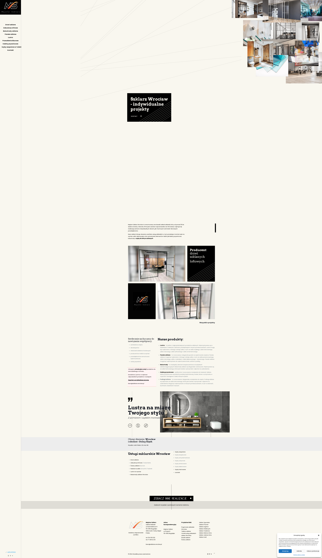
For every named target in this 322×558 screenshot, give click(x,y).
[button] (318, 535)
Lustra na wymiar (136, 471)
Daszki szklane (185, 537)
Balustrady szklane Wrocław (139, 474)
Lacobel (177, 472)
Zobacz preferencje (313, 551)
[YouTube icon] (12, 556)
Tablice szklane (186, 531)
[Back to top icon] (214, 553)
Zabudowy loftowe (136, 463)
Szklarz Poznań (203, 524)
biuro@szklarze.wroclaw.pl (136, 383)
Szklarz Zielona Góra (205, 533)
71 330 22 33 (151, 540)
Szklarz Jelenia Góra (205, 535)
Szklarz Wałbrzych (204, 529)
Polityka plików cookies (299, 555)
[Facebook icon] (10, 556)
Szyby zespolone (180, 452)
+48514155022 (11, 552)
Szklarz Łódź (203, 537)
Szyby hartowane (180, 469)
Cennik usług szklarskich (188, 533)
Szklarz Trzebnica (204, 531)
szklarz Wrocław (186, 535)
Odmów (299, 551)
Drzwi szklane (135, 460)
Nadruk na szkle (135, 469)
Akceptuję (285, 551)
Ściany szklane (135, 466)
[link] (171, 492)
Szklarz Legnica (203, 527)
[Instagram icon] (8, 556)
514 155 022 (151, 537)
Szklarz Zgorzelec (204, 522)
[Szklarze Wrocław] (10, 11)
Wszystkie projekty (207, 323)
